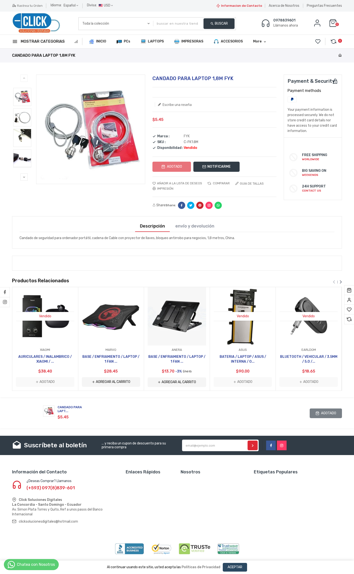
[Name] (253, 445)
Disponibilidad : (170, 148)
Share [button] (160, 205)
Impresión (165, 188)
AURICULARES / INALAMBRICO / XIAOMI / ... (45, 359)
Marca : (163, 136)
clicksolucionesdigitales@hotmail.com (48, 521)
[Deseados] (349, 309)
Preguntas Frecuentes (324, 6)
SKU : (161, 142)
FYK (187, 136)
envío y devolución (194, 226)
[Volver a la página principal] (340, 56)
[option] (22, 97)
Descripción (152, 226)
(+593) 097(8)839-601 (50, 487)
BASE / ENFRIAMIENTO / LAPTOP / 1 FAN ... (110, 359)
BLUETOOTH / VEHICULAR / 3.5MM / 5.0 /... (308, 359)
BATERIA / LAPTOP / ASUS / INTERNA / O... (243, 359)
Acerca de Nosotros (284, 6)
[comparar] (349, 319)
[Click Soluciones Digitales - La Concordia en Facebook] (5, 292)
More (257, 41)
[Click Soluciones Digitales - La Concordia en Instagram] (5, 302)
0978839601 (284, 20)
